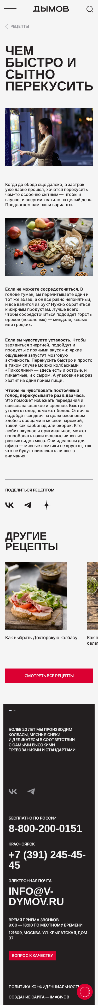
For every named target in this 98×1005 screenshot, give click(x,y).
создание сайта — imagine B (39, 997)
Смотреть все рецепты (49, 675)
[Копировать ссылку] (46, 505)
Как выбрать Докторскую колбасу (41, 637)
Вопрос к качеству (32, 955)
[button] (17, 657)
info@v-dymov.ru (36, 896)
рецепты (19, 26)
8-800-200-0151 (45, 828)
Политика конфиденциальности (45, 986)
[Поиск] (90, 9)
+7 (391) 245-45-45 (47, 860)
